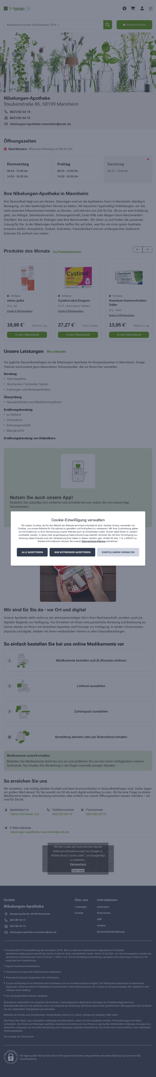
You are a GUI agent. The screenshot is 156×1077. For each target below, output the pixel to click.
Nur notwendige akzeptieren (72, 552)
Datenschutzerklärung (93, 541)
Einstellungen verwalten (118, 552)
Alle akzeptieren (32, 552)
